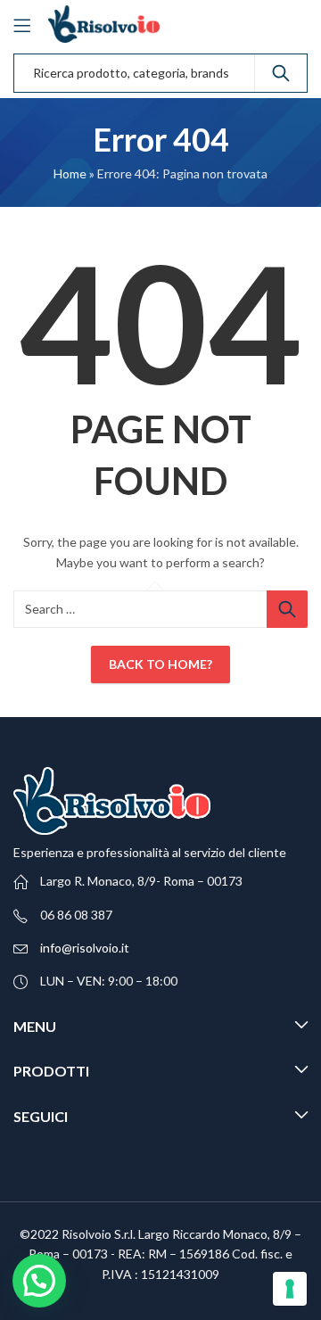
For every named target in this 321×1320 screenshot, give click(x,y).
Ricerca (281, 73)
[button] (39, 1281)
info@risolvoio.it (84, 947)
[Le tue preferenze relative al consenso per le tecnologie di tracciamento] (290, 1289)
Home (70, 173)
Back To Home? (160, 664)
